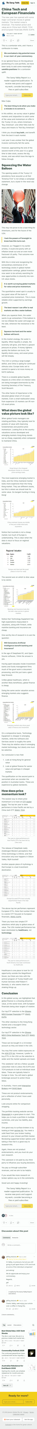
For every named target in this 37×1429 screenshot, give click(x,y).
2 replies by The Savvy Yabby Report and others (20, 1293)
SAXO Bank (17, 1088)
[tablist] (10, 1238)
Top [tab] (4, 1325)
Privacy (25, 1412)
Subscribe (25, 3)
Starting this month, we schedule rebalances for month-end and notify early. (13, 1372)
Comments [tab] (6, 1238)
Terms (31, 1412)
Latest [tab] (9, 1325)
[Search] (33, 1325)
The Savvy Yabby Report (14, 33)
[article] (18, 1338)
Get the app (28, 1419)
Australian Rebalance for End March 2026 (12, 1367)
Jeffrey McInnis (11, 1257)
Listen (32, 35)
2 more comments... (8, 1315)
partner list (18, 1130)
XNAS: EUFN (15, 917)
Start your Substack (13, 1419)
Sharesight (6, 1114)
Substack (8, 1425)
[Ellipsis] (34, 1256)
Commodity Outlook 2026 (13, 1351)
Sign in (32, 3)
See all (5, 1385)
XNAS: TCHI (20, 810)
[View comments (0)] (11, 1360)
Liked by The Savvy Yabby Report (17, 1259)
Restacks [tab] (15, 1238)
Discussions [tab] (17, 1325)
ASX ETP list (10, 1053)
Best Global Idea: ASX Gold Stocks (13, 1332)
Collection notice (18, 1414)
